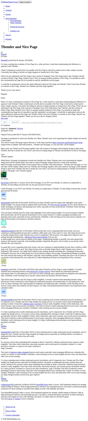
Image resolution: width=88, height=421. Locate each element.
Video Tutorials (15, 23)
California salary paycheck (32, 304)
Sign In (8, 35)
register (17, 399)
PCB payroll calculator (58, 205)
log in (10, 399)
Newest (20, 129)
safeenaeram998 (7, 300)
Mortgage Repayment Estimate (36, 237)
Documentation (15, 21)
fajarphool (4, 269)
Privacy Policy (11, 411)
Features (9, 10)
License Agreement (12, 415)
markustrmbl (5, 203)
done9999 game (42, 385)
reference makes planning (19, 352)
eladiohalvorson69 (7, 231)
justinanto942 (6, 332)
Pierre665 (4, 60)
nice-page (4, 118)
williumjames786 (7, 385)
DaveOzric (5, 183)
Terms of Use (10, 407)
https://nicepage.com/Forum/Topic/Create (67, 143)
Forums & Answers (17, 27)
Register (8, 39)
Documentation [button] (11, 19)
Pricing (8, 14)
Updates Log (14, 31)
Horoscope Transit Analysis (40, 271)
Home (8, 6)
